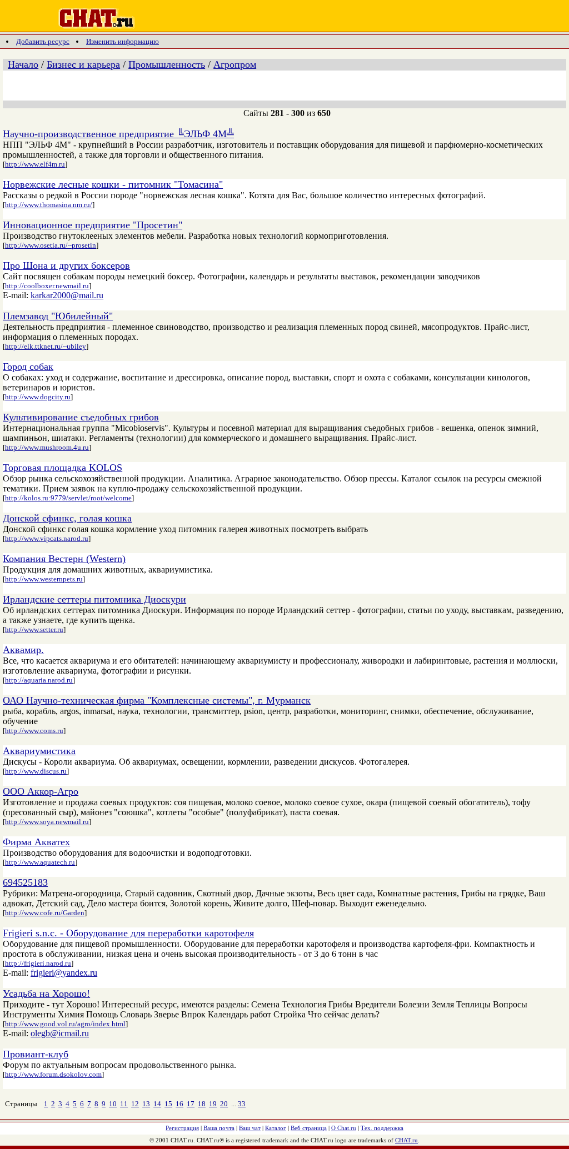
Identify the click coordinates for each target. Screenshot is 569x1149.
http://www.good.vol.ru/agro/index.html (65, 1024)
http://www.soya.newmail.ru (47, 821)
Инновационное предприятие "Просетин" (92, 224)
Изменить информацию (122, 41)
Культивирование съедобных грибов (81, 417)
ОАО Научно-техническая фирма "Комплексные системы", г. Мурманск (157, 700)
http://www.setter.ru (34, 629)
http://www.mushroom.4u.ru (47, 447)
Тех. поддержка (382, 1128)
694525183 (25, 882)
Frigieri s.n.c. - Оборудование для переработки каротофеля (128, 933)
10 (113, 1104)
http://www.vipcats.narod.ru (46, 538)
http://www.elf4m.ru (35, 164)
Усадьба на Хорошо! (46, 993)
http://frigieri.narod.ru (38, 963)
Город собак (28, 366)
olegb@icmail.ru (60, 1033)
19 (213, 1104)
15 (168, 1104)
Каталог (275, 1128)
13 (146, 1104)
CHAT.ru (406, 1140)
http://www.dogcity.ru (38, 397)
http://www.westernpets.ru (44, 579)
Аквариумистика (39, 750)
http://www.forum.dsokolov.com (53, 1074)
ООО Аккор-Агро (40, 791)
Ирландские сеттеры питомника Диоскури (94, 599)
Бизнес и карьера (83, 64)
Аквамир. (23, 649)
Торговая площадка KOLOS (62, 467)
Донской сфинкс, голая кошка (67, 518)
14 (157, 1104)
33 (242, 1104)
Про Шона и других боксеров (66, 265)
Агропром (234, 64)
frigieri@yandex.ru (64, 972)
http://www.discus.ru (36, 771)
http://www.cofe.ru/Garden (44, 913)
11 (124, 1104)
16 (179, 1104)
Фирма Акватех (36, 841)
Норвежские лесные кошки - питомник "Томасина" (113, 184)
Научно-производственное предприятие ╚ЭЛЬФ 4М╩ (118, 133)
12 (135, 1104)
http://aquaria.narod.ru (39, 680)
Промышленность (166, 64)
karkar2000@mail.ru (67, 295)
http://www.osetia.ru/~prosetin (50, 245)
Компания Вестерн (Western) (64, 558)
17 (190, 1104)
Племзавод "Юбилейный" (58, 316)
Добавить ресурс (42, 41)
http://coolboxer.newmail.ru (47, 286)
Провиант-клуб (35, 1054)
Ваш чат (250, 1128)
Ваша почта (218, 1128)
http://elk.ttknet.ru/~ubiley (45, 346)
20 (224, 1104)
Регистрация (182, 1128)
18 (202, 1104)
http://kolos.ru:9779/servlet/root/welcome (68, 498)
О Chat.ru (343, 1128)
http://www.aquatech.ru (40, 862)
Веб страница (309, 1128)
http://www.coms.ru (34, 730)
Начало (23, 64)
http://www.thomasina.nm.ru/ (48, 204)
